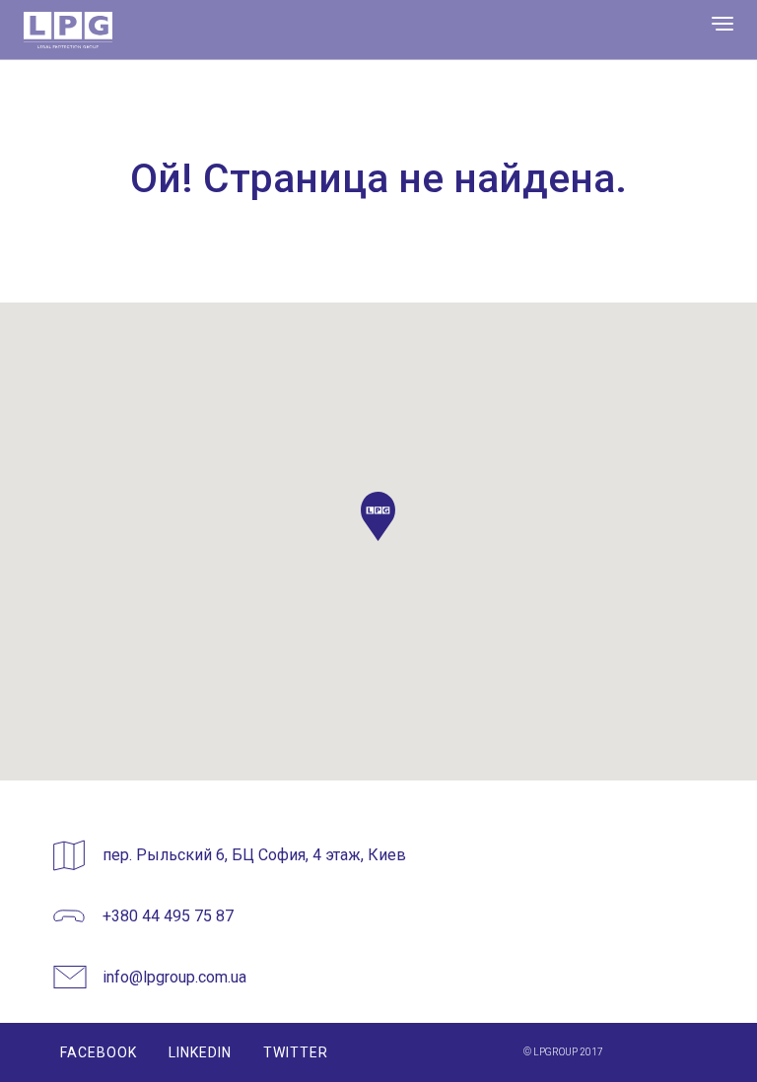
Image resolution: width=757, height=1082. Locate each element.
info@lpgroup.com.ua (174, 977)
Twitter (295, 1052)
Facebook (98, 1052)
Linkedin (200, 1052)
